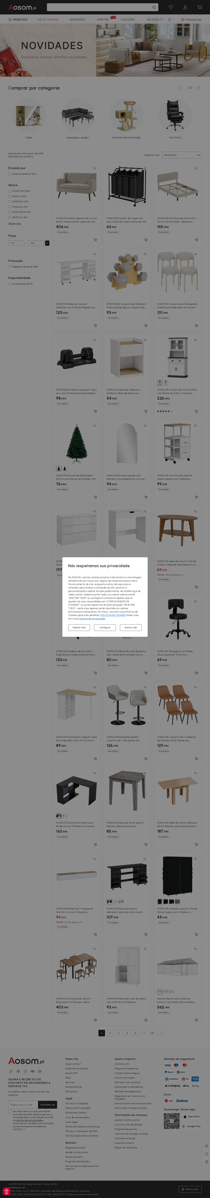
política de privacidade (92, 618)
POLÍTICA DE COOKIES (113, 615)
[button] (6, 1191)
